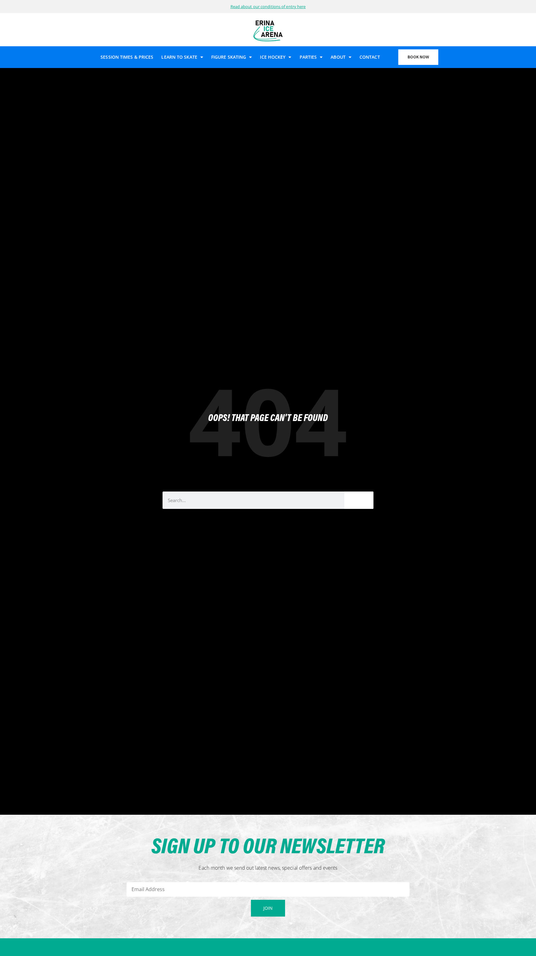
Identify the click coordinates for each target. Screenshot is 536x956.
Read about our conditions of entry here (268, 6)
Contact (370, 57)
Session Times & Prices (126, 57)
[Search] (358, 500)
